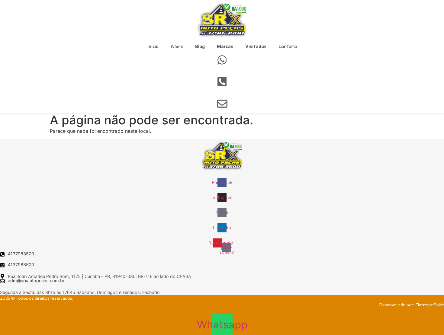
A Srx (177, 46)
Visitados (255, 46)
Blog (200, 46)
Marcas (225, 46)
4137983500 (21, 253)
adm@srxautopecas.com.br (36, 280)
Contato (287, 46)
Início (153, 46)
